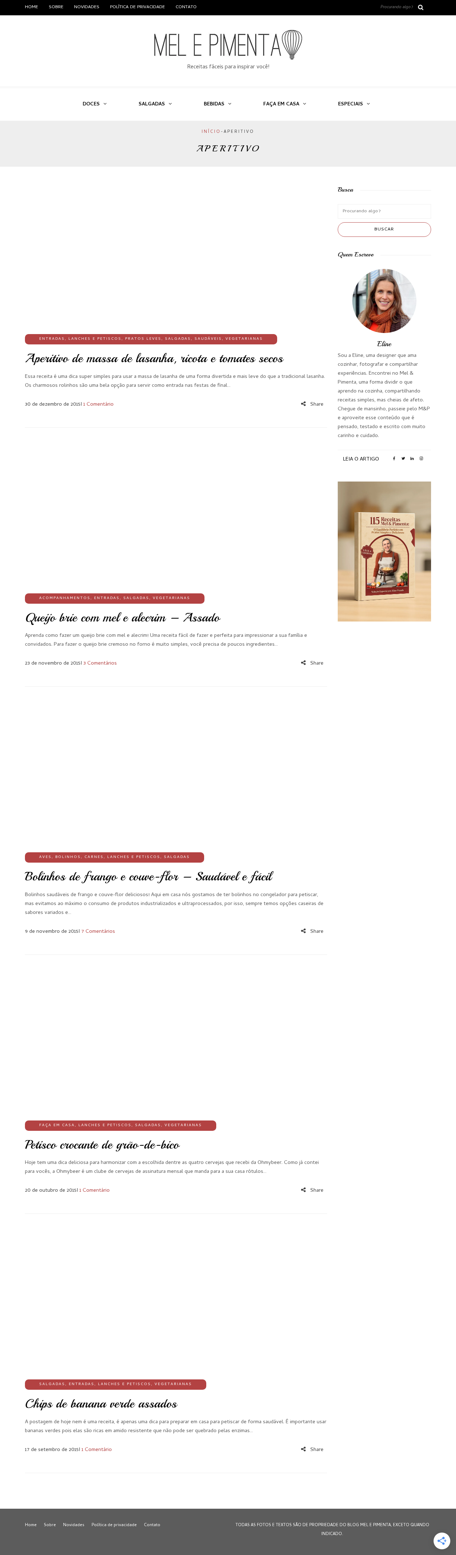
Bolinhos (68, 857)
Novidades (86, 7)
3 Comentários (100, 663)
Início (211, 132)
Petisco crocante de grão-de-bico (102, 1145)
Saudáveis (208, 339)
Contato (186, 7)
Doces (91, 104)
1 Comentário (98, 404)
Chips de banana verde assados (101, 1403)
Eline (384, 343)
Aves (45, 857)
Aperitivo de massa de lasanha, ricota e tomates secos (154, 358)
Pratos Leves (143, 339)
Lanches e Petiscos (94, 339)
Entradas (52, 339)
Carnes (94, 857)
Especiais (350, 104)
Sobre (56, 7)
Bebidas (214, 104)
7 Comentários (98, 931)
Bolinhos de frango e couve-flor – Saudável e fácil (148, 876)
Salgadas (152, 104)
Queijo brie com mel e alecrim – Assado (122, 617)
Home (31, 7)
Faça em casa (281, 104)
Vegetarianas (244, 339)
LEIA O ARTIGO (361, 459)
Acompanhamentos (64, 598)
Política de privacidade (137, 7)
